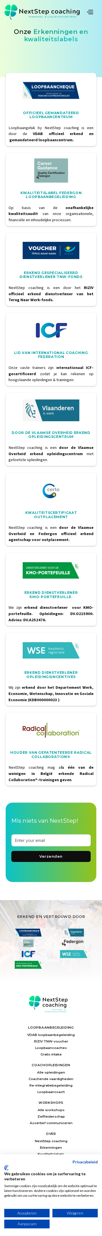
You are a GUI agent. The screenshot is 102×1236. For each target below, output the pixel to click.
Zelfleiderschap (51, 1116)
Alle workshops (51, 1110)
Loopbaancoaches (51, 1048)
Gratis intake (51, 1054)
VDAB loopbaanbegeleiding (51, 1035)
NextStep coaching (51, 1141)
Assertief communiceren (51, 1123)
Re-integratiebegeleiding (51, 1085)
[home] (45, 12)
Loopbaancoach (51, 1092)
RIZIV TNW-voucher (51, 1041)
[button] (92, 11)
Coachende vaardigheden (51, 1079)
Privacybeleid (85, 1161)
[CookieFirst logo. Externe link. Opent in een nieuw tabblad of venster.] (6, 1167)
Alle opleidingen (51, 1072)
